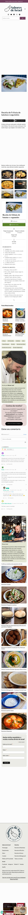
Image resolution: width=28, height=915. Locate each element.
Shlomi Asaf (6, 490)
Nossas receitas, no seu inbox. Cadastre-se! (14, 1)
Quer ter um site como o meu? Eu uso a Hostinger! (14, 877)
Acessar (24, 434)
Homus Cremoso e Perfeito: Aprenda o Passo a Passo (13, 669)
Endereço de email (8, 744)
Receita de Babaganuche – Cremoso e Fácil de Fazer (13, 690)
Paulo (2, 469)
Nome (5, 750)
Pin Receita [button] (14, 221)
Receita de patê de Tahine (7, 710)
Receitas (13, 344)
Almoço (4, 340)
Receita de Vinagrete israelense (9, 605)
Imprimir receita (14, 224)
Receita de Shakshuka (6, 731)
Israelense (18, 340)
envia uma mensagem (7, 401)
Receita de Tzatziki (5, 584)
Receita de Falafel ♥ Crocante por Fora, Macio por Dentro (13, 648)
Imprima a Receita (20, 120)
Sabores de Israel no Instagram (14, 423)
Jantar (23, 340)
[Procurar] (22, 18)
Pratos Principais (5, 344)
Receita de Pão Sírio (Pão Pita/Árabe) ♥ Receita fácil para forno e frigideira (13, 626)
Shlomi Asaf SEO (14, 879)
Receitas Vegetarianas (17, 347)
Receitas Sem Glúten (21, 344)
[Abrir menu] (25, 9)
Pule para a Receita (8, 120)
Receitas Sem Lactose (6, 347)
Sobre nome (6, 756)
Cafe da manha (11, 340)
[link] (5, 913)
